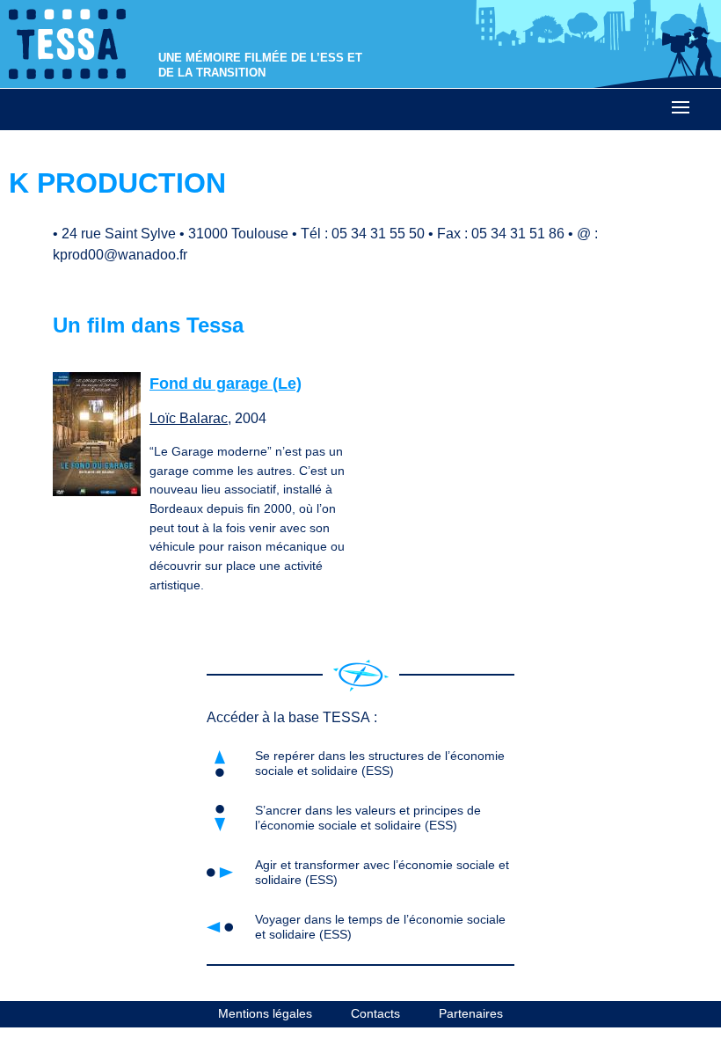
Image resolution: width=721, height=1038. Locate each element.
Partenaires (471, 1013)
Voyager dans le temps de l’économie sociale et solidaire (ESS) (380, 926)
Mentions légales (265, 1013)
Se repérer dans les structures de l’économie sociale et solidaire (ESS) (380, 763)
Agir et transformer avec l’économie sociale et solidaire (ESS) (382, 872)
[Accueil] (361, 675)
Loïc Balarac (188, 418)
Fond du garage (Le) (225, 383)
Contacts (375, 1013)
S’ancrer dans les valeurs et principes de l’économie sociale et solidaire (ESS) (368, 817)
